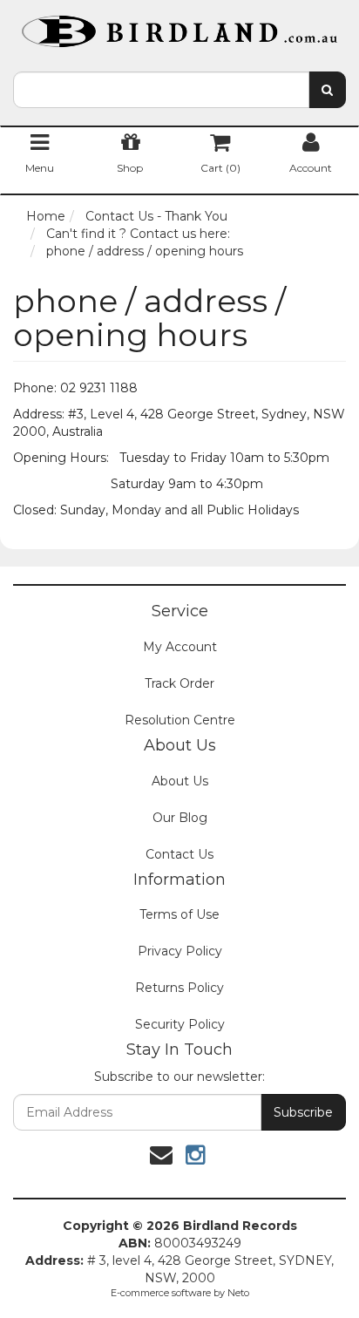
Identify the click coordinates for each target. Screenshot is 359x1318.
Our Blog (179, 817)
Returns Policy (179, 987)
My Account (180, 647)
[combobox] (161, 89)
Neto (238, 1293)
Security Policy (180, 1024)
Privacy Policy (180, 951)
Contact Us (179, 854)
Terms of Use (179, 914)
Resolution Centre (180, 720)
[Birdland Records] (179, 26)
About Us (180, 781)
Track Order (179, 683)
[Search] (327, 89)
